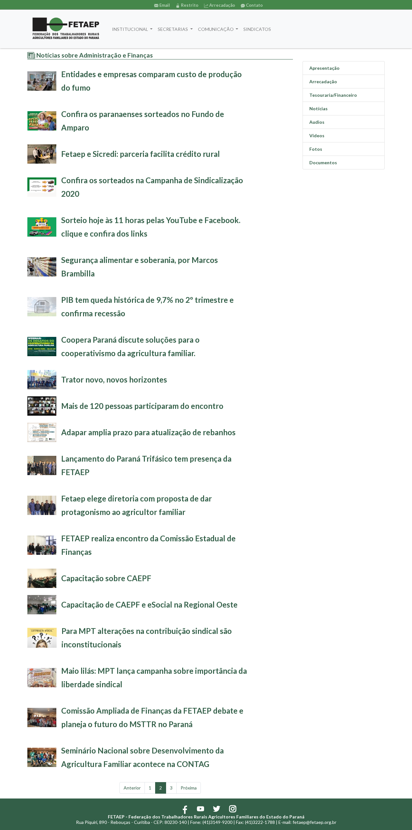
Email (164, 5)
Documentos (323, 162)
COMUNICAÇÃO (216, 29)
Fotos (315, 149)
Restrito (189, 5)
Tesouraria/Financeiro (333, 95)
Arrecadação (221, 5)
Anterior (132, 787)
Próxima (189, 787)
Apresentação (324, 68)
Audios (316, 122)
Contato (254, 5)
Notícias (318, 108)
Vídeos (316, 135)
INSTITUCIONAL (130, 29)
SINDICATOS (257, 29)
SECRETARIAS (173, 29)
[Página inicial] (65, 29)
